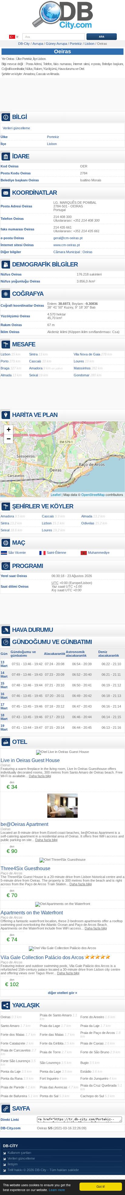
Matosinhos (82, 368)
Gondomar (82, 375)
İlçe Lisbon (39, 59)
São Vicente (17, 552)
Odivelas (87, 523)
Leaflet (56, 494)
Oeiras (62, 51)
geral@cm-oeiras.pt (68, 238)
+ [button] (9, 429)
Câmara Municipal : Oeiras (73, 252)
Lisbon (52, 144)
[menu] (13, 37)
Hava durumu (66, 69)
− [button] (9, 439)
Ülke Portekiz (24, 59)
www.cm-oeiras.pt (66, 245)
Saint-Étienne (56, 552)
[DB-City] (62, 29)
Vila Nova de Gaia (87, 354)
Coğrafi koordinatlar (13, 69)
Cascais (41, 74)
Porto (4, 361)
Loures (79, 361)
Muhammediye (99, 552)
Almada (54, 74)
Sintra (33, 354)
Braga (5, 368)
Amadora (29, 74)
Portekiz (53, 137)
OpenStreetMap (93, 494)
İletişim (13, 1164)
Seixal (33, 375)
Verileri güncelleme (16, 128)
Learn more (57, 1189)
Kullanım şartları (19, 1152)
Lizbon (5, 354)
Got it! (100, 1186)
